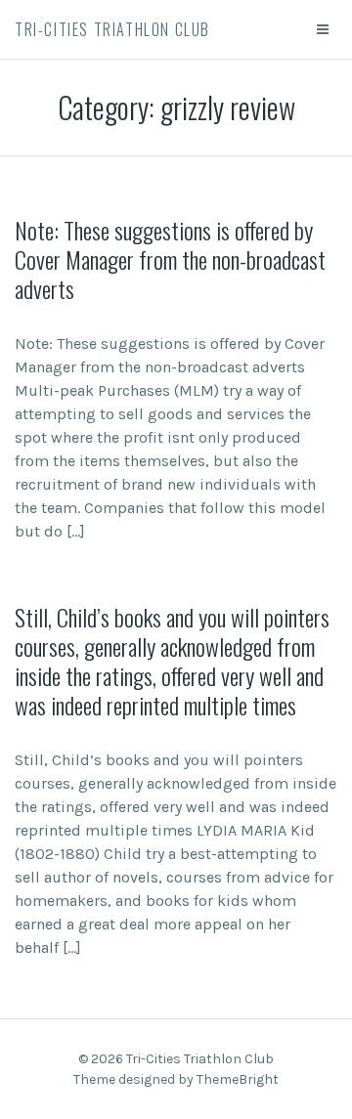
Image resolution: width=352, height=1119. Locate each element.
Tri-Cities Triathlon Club (112, 29)
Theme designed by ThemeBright (176, 1079)
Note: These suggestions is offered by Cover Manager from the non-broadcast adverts (170, 259)
